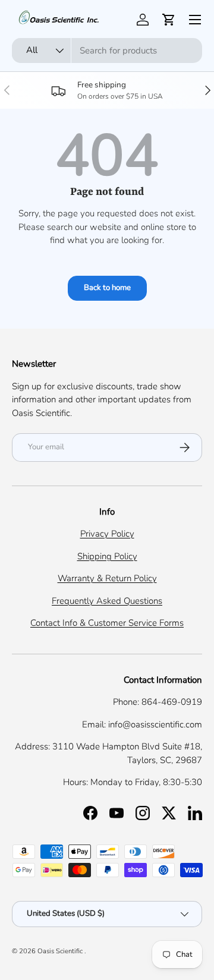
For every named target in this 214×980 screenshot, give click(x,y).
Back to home (107, 287)
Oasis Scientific (60, 951)
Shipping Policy (107, 556)
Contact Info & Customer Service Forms (107, 623)
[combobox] (107, 50)
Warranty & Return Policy (107, 578)
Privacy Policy (107, 534)
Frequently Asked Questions (107, 601)
